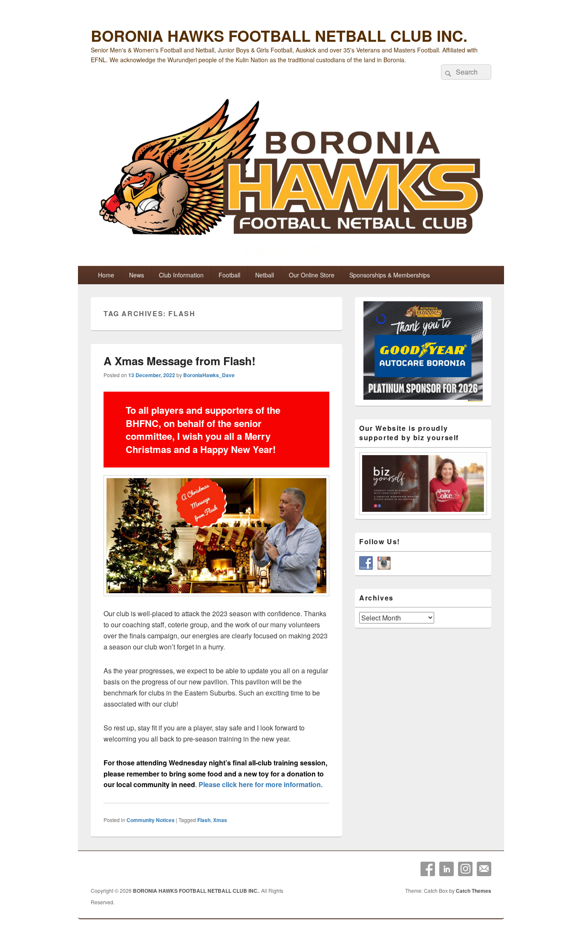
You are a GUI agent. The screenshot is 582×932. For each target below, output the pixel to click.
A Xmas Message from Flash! (180, 361)
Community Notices (151, 820)
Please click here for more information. (261, 784)
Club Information (181, 275)
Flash (203, 820)
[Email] (484, 869)
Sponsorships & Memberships (389, 275)
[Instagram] (465, 869)
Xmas (220, 820)
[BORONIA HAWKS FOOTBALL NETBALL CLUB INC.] (291, 180)
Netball (264, 275)
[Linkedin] (446, 869)
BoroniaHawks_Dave (209, 375)
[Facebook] (428, 869)
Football (229, 275)
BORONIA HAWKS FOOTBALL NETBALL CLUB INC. (279, 35)
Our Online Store (311, 275)
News (136, 275)
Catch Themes (473, 890)
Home (106, 275)
